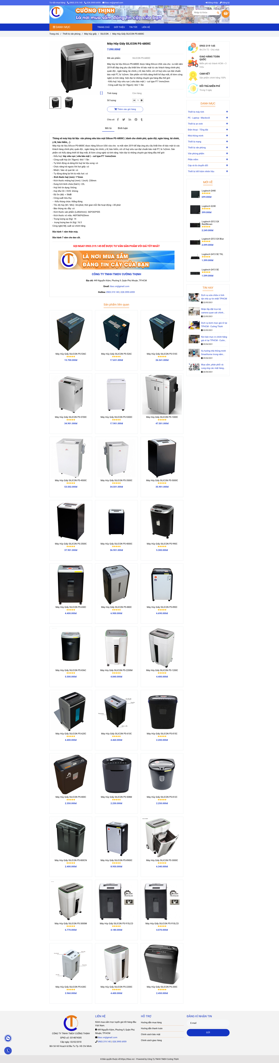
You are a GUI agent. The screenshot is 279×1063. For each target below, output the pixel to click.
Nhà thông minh (195, 135)
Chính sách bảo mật (150, 1034)
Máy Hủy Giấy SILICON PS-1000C (162, 417)
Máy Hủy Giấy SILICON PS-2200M (116, 670)
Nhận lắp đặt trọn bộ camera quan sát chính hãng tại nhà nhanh (212, 311)
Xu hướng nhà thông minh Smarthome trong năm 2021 (213, 353)
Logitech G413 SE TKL (212, 254)
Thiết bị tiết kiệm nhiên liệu (201, 171)
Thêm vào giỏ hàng (126, 109)
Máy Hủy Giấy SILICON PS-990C (162, 543)
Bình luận (123, 128)
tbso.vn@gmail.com (114, 2)
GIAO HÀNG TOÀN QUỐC (210, 58)
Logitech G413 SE (210, 269)
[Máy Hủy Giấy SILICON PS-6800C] (56, 12)
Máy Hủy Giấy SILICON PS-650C (71, 607)
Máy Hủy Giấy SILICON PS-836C (71, 670)
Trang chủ (54, 34)
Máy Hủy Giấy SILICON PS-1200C (162, 670)
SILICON (104, 34)
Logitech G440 (209, 190)
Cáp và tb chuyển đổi (198, 165)
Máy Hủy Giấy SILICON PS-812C (162, 797)
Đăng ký (226, 2)
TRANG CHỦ (103, 27)
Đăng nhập (213, 2)
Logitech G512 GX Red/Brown (210, 222)
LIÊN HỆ (146, 27)
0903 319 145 (207, 45)
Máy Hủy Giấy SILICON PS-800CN (71, 860)
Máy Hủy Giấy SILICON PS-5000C (162, 480)
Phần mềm (193, 159)
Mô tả (108, 128)
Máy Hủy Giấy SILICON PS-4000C (116, 543)
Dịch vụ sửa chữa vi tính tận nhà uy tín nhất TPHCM (214, 297)
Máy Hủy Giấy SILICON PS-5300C (116, 417)
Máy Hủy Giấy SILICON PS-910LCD (162, 923)
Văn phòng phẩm (196, 153)
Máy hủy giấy (90, 34)
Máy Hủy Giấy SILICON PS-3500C (116, 480)
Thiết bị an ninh (195, 123)
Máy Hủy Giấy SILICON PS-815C (162, 733)
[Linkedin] (130, 119)
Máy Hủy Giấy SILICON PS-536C (71, 354)
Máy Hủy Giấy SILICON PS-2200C (116, 987)
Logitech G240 (209, 206)
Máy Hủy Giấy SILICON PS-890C (162, 607)
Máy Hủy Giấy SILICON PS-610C (116, 733)
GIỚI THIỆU (119, 27)
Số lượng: (112, 100)
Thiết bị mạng (194, 141)
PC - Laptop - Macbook (199, 118)
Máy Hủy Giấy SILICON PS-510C (162, 354)
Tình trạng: (112, 93)
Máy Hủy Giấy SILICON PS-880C (116, 607)
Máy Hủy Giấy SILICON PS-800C (71, 797)
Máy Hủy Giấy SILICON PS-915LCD (116, 923)
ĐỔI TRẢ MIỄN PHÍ (210, 86)
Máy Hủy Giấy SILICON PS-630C (71, 987)
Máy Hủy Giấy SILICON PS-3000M (71, 923)
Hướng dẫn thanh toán (151, 1028)
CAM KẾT (205, 73)
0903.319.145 (76, 2)
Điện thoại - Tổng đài (198, 129)
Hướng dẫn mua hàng (151, 1022)
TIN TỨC (133, 27)
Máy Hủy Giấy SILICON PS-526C (116, 354)
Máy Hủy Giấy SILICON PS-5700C (71, 417)
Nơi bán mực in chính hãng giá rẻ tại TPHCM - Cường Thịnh (214, 339)
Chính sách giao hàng (151, 1040)
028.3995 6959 (94, 2)
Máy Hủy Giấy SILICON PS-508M (116, 797)
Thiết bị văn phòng (71, 34)
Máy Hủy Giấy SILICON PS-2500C (71, 543)
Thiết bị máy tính (196, 112)
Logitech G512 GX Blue (213, 239)
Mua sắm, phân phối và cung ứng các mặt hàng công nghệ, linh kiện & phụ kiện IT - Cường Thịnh (213, 366)
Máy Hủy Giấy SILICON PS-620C (71, 733)
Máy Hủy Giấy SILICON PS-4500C (71, 480)
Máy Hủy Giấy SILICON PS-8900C (116, 860)
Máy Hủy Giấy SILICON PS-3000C (162, 860)
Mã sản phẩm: (114, 58)
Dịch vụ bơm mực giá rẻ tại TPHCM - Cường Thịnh (214, 325)
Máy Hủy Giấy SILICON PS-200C (162, 987)
